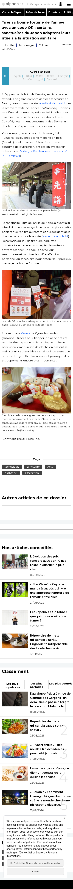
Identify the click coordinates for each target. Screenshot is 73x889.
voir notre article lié (55, 236)
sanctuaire (33, 466)
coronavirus (32, 472)
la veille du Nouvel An (53, 103)
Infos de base (35, 12)
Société (9, 45)
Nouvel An (10, 472)
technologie (11, 466)
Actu (50, 466)
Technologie (26, 45)
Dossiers (54, 12)
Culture (43, 45)
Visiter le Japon (12, 12)
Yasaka (25, 333)
